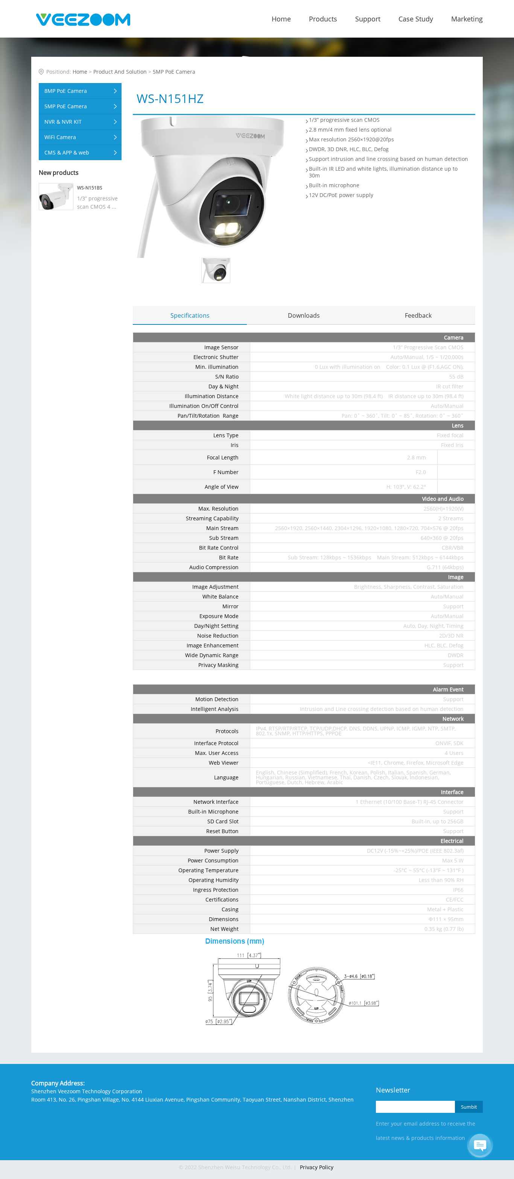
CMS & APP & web (66, 152)
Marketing (467, 18)
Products (323, 18)
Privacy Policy (316, 1167)
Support (367, 18)
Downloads (304, 315)
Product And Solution (120, 71)
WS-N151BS (89, 188)
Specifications (190, 315)
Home (281, 18)
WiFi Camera (60, 137)
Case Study (415, 18)
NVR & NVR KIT (63, 121)
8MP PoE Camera (65, 90)
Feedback (418, 315)
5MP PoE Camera (174, 71)
